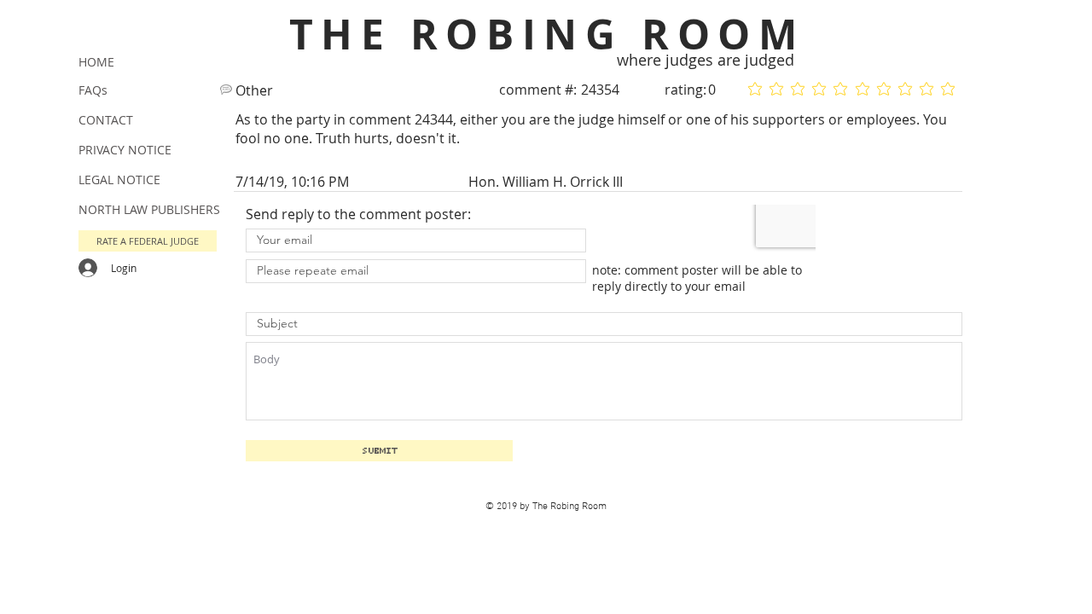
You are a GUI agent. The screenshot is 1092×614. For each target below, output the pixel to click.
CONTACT (105, 120)
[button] (147, 241)
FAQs (92, 90)
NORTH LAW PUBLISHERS (149, 209)
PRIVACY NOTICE (124, 150)
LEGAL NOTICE (119, 179)
